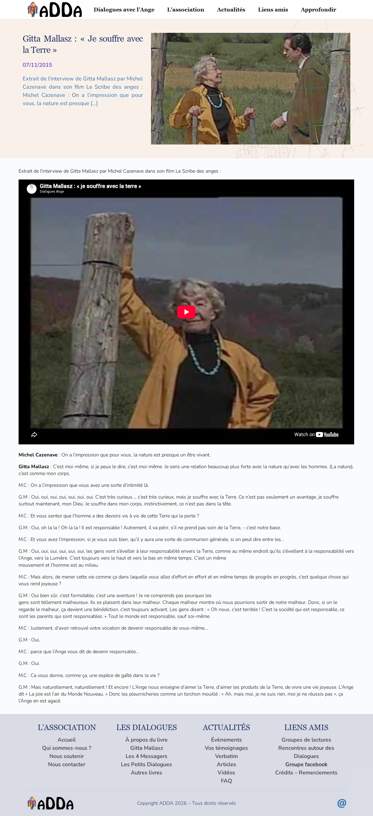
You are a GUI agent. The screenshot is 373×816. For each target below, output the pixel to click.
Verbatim (226, 756)
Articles (226, 764)
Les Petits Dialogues (146, 764)
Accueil (67, 739)
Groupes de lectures (306, 739)
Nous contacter (66, 764)
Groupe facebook (306, 764)
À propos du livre (146, 739)
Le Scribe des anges (197, 171)
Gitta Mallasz (146, 748)
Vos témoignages (226, 748)
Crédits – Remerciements (306, 772)
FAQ (226, 781)
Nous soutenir (66, 756)
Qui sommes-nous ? (66, 748)
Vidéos (226, 772)
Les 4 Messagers (146, 756)
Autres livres (146, 772)
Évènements (226, 739)
